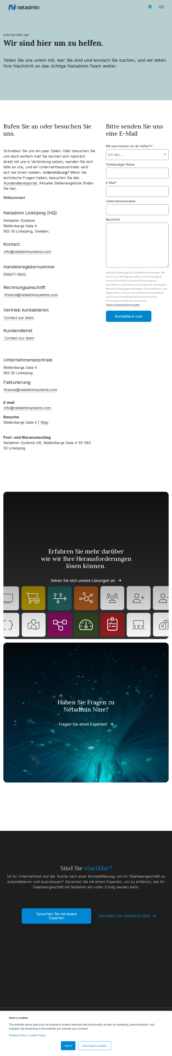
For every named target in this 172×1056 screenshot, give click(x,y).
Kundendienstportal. (21, 183)
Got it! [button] (68, 1045)
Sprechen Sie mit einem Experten (56, 916)
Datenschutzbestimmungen (123, 304)
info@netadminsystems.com (27, 251)
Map (44, 422)
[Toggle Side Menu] (162, 6)
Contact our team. (19, 317)
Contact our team (19, 338)
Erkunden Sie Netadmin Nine (124, 916)
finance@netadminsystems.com (31, 295)
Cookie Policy (37, 1035)
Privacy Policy (17, 1035)
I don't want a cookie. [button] (94, 1045)
